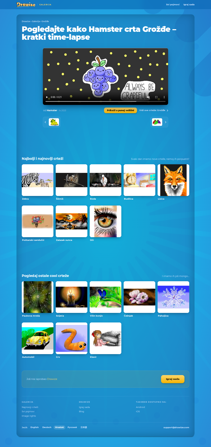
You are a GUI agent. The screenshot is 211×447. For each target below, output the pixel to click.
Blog (81, 411)
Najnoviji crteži (30, 407)
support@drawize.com (176, 427)
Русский (72, 427)
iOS (138, 411)
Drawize (26, 21)
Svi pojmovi (173, 4)
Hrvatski (59, 427)
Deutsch (46, 427)
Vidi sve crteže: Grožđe (152, 110)
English (34, 427)
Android (140, 407)
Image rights (29, 416)
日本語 (84, 427)
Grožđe (45, 21)
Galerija (36, 21)
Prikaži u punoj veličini (120, 110)
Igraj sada (189, 4)
